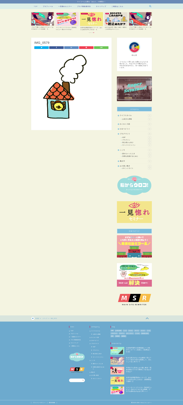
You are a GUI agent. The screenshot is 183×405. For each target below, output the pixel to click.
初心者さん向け (136, 142)
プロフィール (48, 6)
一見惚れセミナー (65, 6)
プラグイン (136, 140)
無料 (112, 336)
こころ (135, 150)
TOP (36, 6)
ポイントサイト (136, 168)
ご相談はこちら (117, 6)
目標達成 (117, 336)
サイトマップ (101, 6)
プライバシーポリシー (39, 402)
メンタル (137, 333)
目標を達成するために (136, 156)
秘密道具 (123, 336)
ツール (148, 330)
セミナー (143, 330)
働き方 (135, 161)
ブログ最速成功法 (84, 6)
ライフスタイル (135, 115)
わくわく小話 (135, 124)
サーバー (137, 330)
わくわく (131, 330)
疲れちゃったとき (136, 153)
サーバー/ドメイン (136, 145)
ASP (136, 137)
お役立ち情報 (136, 119)
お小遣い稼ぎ (135, 166)
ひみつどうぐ (135, 129)
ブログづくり (135, 134)
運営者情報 (52, 402)
